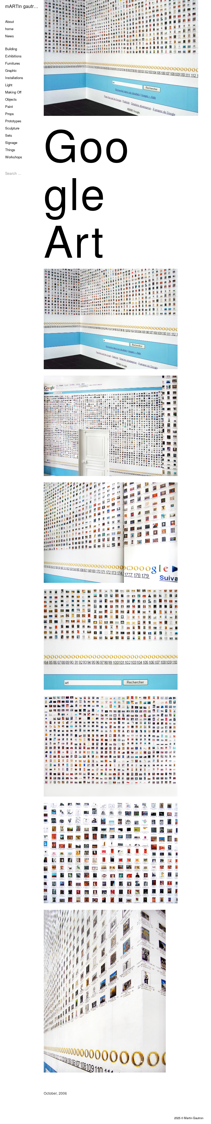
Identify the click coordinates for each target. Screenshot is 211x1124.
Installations (14, 77)
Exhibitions (13, 56)
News (9, 35)
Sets (8, 135)
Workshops (13, 156)
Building (11, 48)
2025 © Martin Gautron (188, 1118)
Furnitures (12, 63)
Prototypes (13, 120)
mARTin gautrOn (22, 6)
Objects (11, 99)
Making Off (13, 92)
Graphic (11, 70)
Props (9, 113)
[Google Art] (127, 58)
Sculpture (12, 128)
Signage (11, 142)
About (9, 21)
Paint (9, 106)
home (9, 28)
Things (10, 149)
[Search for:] (20, 173)
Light (8, 84)
